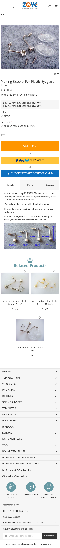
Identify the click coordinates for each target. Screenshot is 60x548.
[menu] (30, 423)
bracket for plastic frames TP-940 (30, 349)
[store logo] (30, 6)
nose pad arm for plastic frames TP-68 (15, 303)
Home (3, 14)
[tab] (10, 185)
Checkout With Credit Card (31, 173)
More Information (30, 186)
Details (10, 184)
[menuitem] (30, 372)
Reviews (49, 184)
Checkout (36, 160)
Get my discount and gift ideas (19, 528)
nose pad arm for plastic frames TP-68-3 (45, 303)
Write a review (8, 94)
